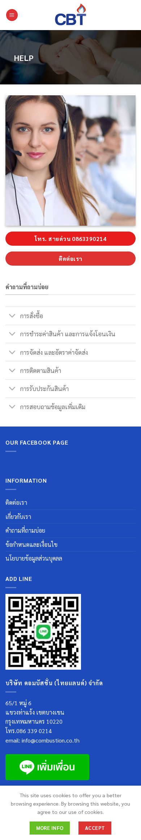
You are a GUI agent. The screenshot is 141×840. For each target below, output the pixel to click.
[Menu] (12, 15)
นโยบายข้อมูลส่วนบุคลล (33, 558)
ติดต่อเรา (16, 502)
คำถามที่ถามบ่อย (25, 530)
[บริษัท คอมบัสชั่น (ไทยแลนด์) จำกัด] (70, 15)
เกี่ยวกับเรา (18, 516)
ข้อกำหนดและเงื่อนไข (31, 544)
